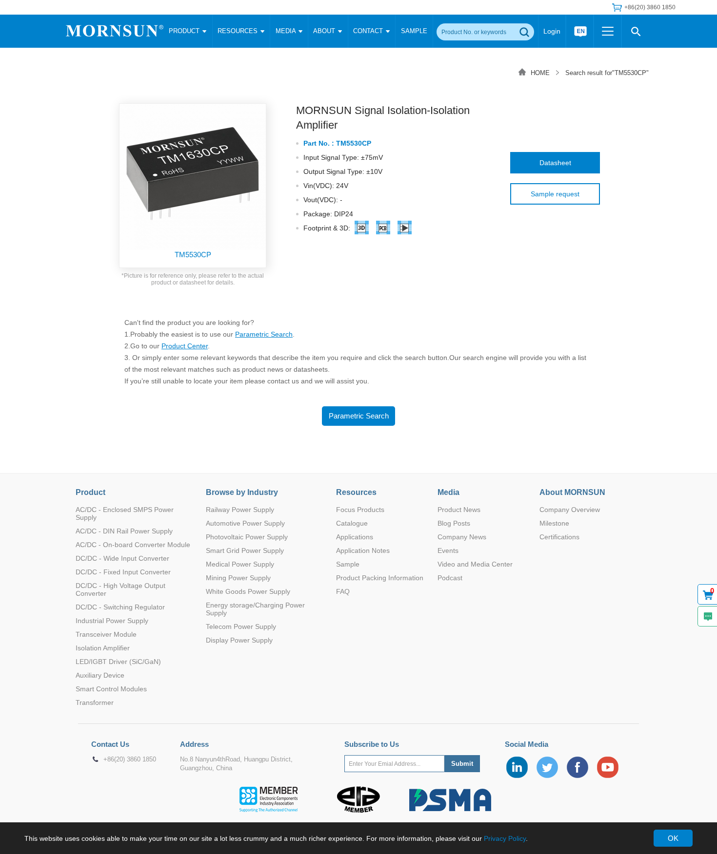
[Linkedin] (517, 767)
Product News (459, 509)
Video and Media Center (475, 564)
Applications (354, 537)
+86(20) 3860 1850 (129, 759)
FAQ (343, 591)
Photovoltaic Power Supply (247, 537)
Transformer (95, 702)
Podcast (450, 578)
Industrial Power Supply (112, 621)
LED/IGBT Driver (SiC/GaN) (118, 661)
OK (673, 838)
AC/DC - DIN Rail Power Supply (124, 531)
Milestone (554, 523)
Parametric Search (264, 334)
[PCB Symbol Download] (383, 229)
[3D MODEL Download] (362, 229)
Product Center (184, 346)
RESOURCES (238, 31)
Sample (347, 564)
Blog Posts (454, 523)
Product (90, 492)
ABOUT (325, 31)
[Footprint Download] (405, 229)
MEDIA (287, 31)
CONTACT (369, 31)
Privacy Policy (505, 838)
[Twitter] (547, 767)
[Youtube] (608, 767)
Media (448, 492)
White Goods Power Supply (248, 591)
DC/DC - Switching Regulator (120, 607)
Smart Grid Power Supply (245, 550)
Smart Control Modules (111, 689)
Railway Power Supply (240, 509)
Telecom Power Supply (241, 626)
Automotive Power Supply (245, 523)
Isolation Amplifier (103, 648)
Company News (462, 537)
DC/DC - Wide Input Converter (122, 558)
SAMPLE (414, 31)
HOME (540, 72)
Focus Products (360, 509)
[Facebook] (577, 767)
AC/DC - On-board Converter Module (133, 545)
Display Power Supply (239, 640)
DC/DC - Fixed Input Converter (123, 572)
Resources (356, 492)
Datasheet (555, 163)
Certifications (559, 537)
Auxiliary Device (100, 675)
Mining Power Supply (238, 578)
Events (448, 550)
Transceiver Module (106, 634)
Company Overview (569, 509)
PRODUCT (185, 31)
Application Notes (363, 550)
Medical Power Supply (240, 564)
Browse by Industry (242, 492)
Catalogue (352, 523)
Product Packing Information (379, 578)
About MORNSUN (572, 492)
